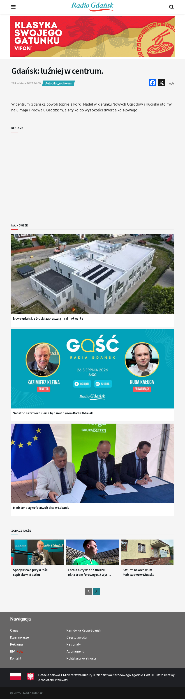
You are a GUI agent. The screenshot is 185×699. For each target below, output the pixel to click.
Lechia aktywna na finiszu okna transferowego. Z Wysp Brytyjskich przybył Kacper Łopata (88, 572)
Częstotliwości (77, 637)
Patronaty (74, 644)
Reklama (16, 644)
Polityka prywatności (81, 658)
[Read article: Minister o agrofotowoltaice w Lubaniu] (92, 469)
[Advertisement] (48, 174)
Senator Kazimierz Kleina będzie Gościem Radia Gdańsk (53, 413)
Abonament (75, 651)
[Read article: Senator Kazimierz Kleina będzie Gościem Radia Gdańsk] (92, 374)
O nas (14, 630)
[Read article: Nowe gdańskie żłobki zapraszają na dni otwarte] (92, 279)
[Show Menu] (13, 7)
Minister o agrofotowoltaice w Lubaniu (41, 507)
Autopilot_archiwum (58, 83)
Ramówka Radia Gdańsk (84, 630)
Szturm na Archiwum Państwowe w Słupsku (138, 572)
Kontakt (15, 658)
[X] (161, 83)
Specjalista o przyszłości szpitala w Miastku (30, 572)
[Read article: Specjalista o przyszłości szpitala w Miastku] (37, 554)
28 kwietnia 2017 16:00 (26, 83)
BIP (13, 651)
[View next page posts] (96, 591)
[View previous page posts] (88, 591)
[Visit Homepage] (92, 7)
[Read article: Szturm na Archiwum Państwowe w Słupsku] (147, 554)
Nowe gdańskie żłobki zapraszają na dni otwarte (48, 318)
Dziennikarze (19, 637)
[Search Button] (171, 7)
